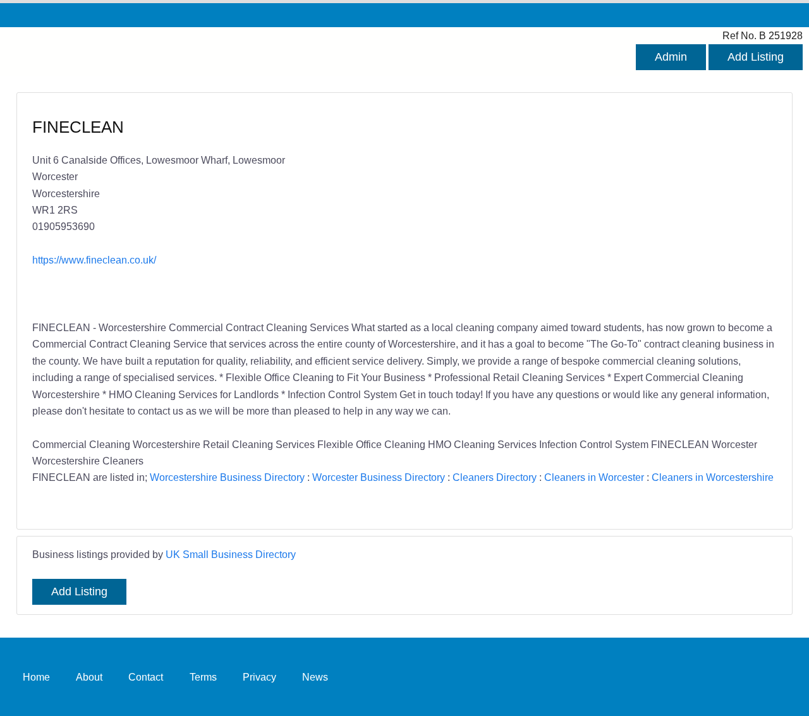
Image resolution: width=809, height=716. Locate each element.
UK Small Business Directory (231, 554)
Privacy (259, 677)
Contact (145, 677)
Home (36, 677)
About (89, 677)
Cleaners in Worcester (594, 477)
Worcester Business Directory (378, 477)
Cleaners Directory (495, 477)
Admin (671, 57)
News (315, 677)
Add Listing (755, 57)
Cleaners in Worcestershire (713, 477)
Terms (203, 677)
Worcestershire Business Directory (227, 477)
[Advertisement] (584, 207)
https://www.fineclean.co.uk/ (94, 259)
